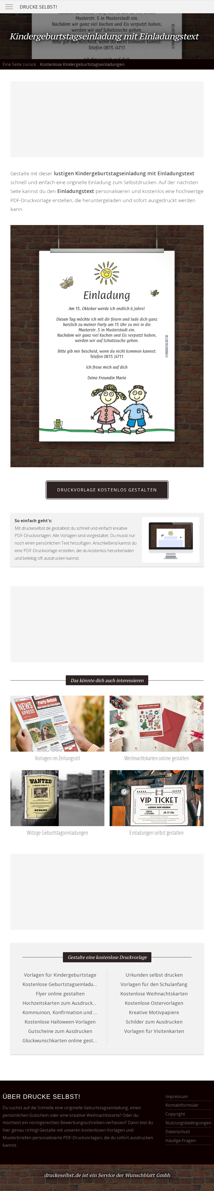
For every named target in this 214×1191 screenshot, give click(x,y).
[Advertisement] (107, 119)
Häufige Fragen (180, 1140)
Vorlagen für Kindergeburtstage (60, 975)
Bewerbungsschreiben (82, 1122)
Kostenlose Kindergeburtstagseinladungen (82, 64)
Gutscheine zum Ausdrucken (60, 1031)
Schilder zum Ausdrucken (154, 1022)
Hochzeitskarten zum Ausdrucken (60, 1003)
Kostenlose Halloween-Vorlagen (60, 1022)
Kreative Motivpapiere (154, 1012)
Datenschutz (177, 1131)
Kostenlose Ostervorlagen (154, 1003)
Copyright (175, 1114)
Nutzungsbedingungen (188, 1123)
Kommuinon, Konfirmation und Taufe (60, 1012)
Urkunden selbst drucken (154, 975)
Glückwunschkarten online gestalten (60, 1040)
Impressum (176, 1096)
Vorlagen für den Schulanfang (154, 984)
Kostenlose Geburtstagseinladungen (60, 984)
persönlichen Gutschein (26, 1115)
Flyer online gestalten (60, 993)
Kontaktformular (182, 1105)
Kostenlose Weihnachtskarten (154, 993)
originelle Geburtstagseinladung (96, 1108)
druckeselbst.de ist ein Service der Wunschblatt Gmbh (107, 1175)
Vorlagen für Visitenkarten (154, 1031)
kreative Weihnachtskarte (94, 1115)
